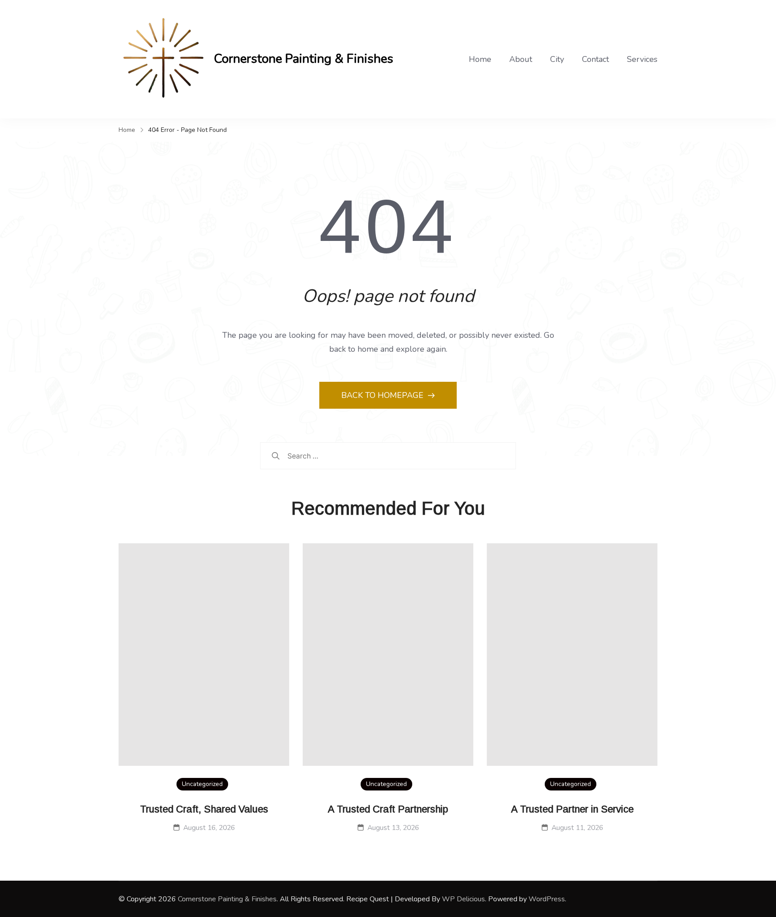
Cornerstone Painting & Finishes (303, 58)
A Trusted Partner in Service (572, 809)
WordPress (547, 899)
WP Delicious (463, 899)
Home (480, 59)
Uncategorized (202, 784)
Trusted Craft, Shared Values (204, 809)
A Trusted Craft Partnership (388, 809)
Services (642, 59)
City (557, 59)
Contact (595, 59)
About (520, 59)
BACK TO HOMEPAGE (383, 395)
